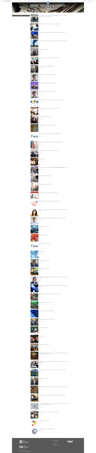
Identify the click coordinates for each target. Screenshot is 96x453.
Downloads (70, 1)
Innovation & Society (40, 1)
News (21, 15)
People (62, 1)
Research (28, 1)
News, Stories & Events (7, 1)
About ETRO (54, 1)
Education (19, 1)
